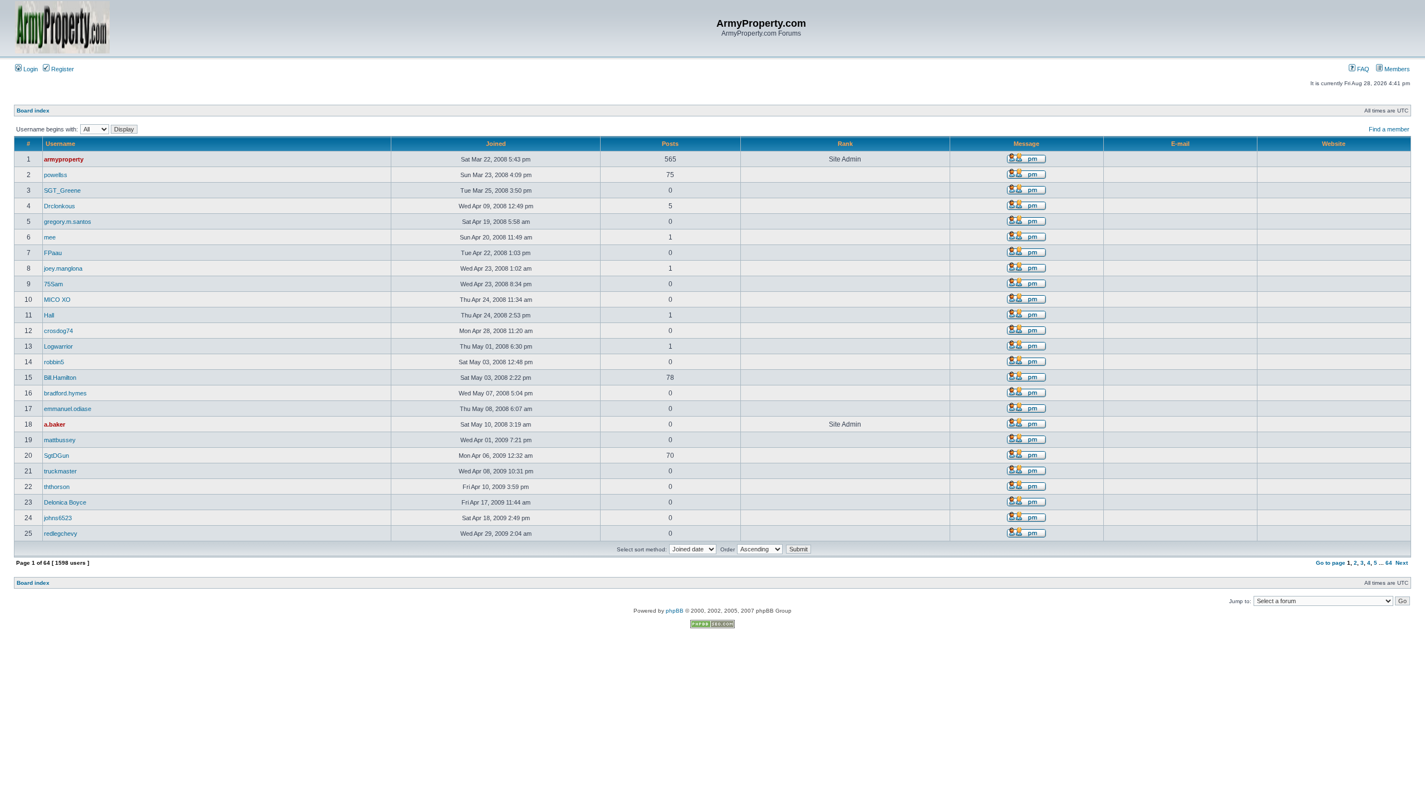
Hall (49, 315)
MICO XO (57, 299)
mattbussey (60, 440)
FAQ (1362, 69)
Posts (670, 143)
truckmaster (60, 471)
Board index (33, 110)
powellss (55, 175)
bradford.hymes (65, 393)
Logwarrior (58, 346)
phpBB (675, 611)
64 (1388, 563)
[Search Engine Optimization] (712, 626)
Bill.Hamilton (60, 377)
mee (50, 237)
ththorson (57, 486)
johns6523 (58, 518)
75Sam (53, 284)
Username (60, 143)
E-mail (1180, 143)
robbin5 (54, 362)
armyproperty (63, 159)
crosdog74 (58, 330)
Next (1401, 563)
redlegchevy (60, 533)
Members (1396, 69)
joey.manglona (63, 268)
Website (1333, 143)
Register (62, 69)
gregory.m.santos (67, 221)
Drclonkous (59, 206)
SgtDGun (56, 455)
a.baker (54, 424)
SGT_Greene (62, 190)
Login (30, 69)
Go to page (1330, 563)
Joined (496, 143)
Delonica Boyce (65, 502)
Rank (845, 143)
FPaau (53, 253)
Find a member (1389, 129)
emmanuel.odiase (67, 408)
